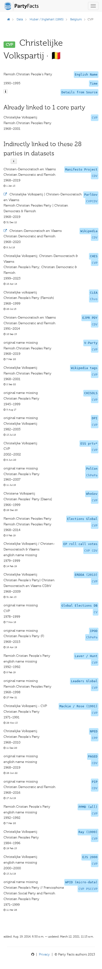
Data (20, 19)
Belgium (76, 19)
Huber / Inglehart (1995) (47, 19)
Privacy (44, 954)
